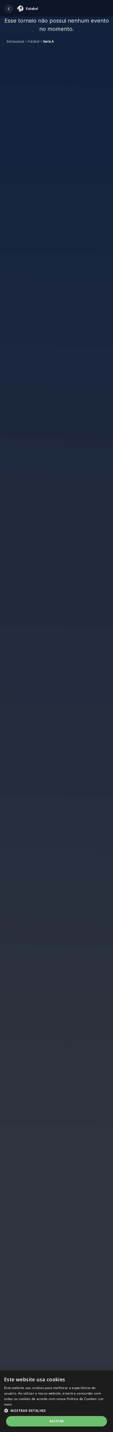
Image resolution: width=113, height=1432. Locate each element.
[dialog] (56, 1401)
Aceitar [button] (56, 1421)
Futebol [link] (33, 42)
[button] (8, 8)
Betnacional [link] (15, 42)
